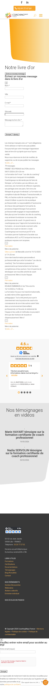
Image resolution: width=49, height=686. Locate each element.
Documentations (11, 567)
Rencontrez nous (24, 501)
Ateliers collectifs (11, 591)
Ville (6, 94)
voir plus (14, 375)
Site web (8, 111)
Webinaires (9, 588)
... (7, 243)
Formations (9, 561)
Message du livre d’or (13, 120)
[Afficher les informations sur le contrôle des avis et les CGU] (38, 356)
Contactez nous (23, 491)
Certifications (10, 564)
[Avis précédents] (6, 375)
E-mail (8, 103)
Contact (8, 576)
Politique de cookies (19, 632)
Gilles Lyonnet (10, 252)
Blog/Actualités (11, 573)
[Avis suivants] (42, 375)
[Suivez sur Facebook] (21, 2)
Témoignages (10, 570)
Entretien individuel (12, 594)
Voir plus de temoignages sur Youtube (21, 468)
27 (12, 163)
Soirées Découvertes (12, 585)
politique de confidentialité (14, 684)
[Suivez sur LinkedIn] (27, 2)
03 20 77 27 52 (24, 8)
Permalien (9, 246)
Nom (7, 86)
